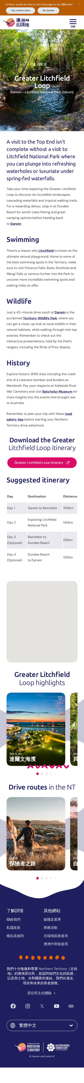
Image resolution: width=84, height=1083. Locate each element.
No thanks (48, 10)
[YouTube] (56, 1006)
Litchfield (46, 250)
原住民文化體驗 (39, 993)
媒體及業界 (52, 919)
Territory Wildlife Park (40, 318)
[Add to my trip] (60, 802)
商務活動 (50, 928)
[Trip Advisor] (71, 1006)
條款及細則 (15, 936)
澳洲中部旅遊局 (56, 944)
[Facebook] (13, 1006)
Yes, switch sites (20, 10)
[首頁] (16, 22)
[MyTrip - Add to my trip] (60, 698)
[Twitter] (42, 1006)
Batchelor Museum (57, 391)
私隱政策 (13, 928)
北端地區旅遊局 (56, 936)
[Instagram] (27, 1006)
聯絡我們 (13, 919)
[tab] (37, 773)
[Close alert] (79, 4)
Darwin (15, 224)
